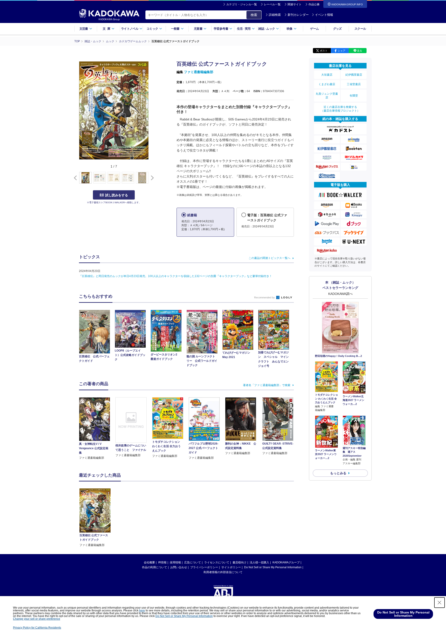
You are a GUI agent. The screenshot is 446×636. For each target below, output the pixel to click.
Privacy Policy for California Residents (37, 627)
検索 (254, 15)
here (142, 610)
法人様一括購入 (259, 562)
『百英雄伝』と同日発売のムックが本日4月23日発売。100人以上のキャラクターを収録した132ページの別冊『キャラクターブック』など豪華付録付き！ (175, 276)
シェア (341, 50)
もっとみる (338, 473)
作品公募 (314, 4)
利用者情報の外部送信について (223, 572)
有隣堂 (354, 95)
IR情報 (162, 562)
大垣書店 (326, 74)
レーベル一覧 (272, 4)
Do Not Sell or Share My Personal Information (273, 567)
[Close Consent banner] (439, 602)
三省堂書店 (354, 84)
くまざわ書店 (326, 84)
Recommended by (264, 297)
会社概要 (149, 562)
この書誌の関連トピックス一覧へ (269, 258)
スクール (360, 28)
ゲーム (314, 28)
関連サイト (295, 4)
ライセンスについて (216, 562)
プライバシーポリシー (204, 567)
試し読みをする (116, 195)
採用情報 (175, 562)
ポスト (324, 50)
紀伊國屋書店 (353, 74)
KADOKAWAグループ (286, 562)
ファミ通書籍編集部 (198, 72)
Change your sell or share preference (36, 618)
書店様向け (239, 562)
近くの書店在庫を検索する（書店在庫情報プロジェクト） (340, 108)
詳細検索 (275, 14)
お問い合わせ (178, 567)
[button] (151, 178)
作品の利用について (154, 567)
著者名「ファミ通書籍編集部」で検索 (266, 385)
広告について (192, 562)
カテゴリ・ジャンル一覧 (241, 4)
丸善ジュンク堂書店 (327, 95)
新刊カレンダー (298, 14)
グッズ (337, 28)
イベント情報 (324, 14)
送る (359, 50)
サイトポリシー (231, 567)
